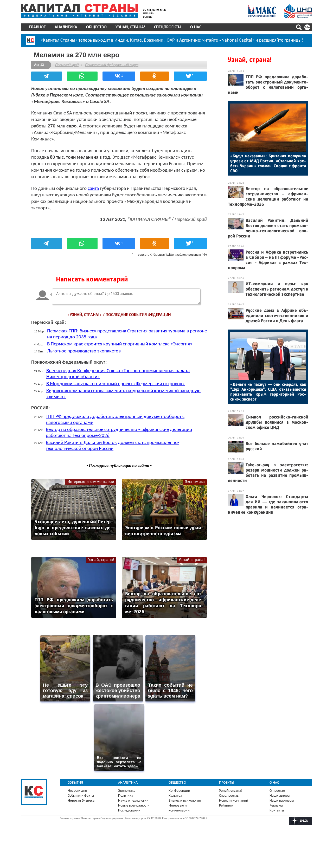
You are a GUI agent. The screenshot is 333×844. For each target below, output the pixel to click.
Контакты (277, 811)
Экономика (195, 482)
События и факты (81, 796)
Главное (37, 27)
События (75, 783)
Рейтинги (226, 806)
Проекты (226, 783)
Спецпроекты (167, 27)
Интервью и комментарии (90, 482)
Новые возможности (134, 806)
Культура (175, 796)
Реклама (276, 806)
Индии (121, 40)
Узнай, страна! (130, 27)
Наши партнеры (282, 801)
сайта (93, 188)
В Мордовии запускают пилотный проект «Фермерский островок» (115, 384)
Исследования (129, 811)
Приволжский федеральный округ (111, 65)
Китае (136, 40)
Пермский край (67, 65)
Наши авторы (280, 796)
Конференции (179, 791)
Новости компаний (233, 801)
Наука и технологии (133, 801)
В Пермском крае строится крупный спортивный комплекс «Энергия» (120, 344)
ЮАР (170, 40)
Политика (125, 796)
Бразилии (153, 40)
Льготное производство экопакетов (84, 351)
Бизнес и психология (185, 801)
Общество (96, 27)
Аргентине (189, 40)
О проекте (277, 791)
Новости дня (77, 791)
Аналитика (66, 27)
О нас (195, 27)
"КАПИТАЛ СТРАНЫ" (149, 219)
